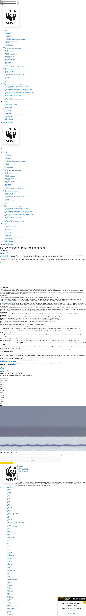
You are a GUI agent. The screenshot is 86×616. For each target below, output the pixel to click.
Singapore (9, 585)
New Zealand (10, 566)
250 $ (2, 397)
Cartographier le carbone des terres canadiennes (16, 90)
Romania (9, 581)
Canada (2, 487)
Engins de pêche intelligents (14, 299)
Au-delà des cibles (9, 87)
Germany (9, 531)
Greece (8, 534)
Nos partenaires (9, 38)
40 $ (2, 386)
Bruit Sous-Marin (9, 119)
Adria (8, 489)
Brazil (8, 504)
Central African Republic (13, 513)
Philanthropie (8, 112)
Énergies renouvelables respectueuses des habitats (17, 86)
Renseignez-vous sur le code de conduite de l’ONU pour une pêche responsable (19, 360)
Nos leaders (8, 35)
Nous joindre (8, 44)
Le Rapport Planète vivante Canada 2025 (15, 66)
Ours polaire (8, 62)
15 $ (2, 382)
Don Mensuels (4, 378)
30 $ (2, 384)
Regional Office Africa (12, 579)
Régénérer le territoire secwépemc (13, 95)
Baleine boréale (8, 51)
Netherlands (10, 564)
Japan (8, 545)
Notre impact (8, 33)
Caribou (7, 53)
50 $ (2, 393)
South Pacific (10, 591)
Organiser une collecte (10, 118)
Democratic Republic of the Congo (15, 522)
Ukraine (9, 605)
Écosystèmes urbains (10, 78)
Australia (9, 493)
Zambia (9, 612)
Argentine (9, 490)
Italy (8, 543)
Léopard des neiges (9, 56)
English (4, 6)
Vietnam (9, 611)
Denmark (9, 523)
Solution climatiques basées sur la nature (15, 84)
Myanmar (9, 561)
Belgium (9, 498)
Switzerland (10, 597)
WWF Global (10, 487)
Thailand (9, 600)
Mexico (9, 557)
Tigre (6, 65)
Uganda (9, 603)
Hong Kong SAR (11, 537)
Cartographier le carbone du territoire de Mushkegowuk (18, 89)
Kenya (8, 546)
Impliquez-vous (8, 110)
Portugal (9, 578)
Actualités (5, 101)
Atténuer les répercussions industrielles (14, 74)
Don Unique (4, 380)
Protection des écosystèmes (12, 69)
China (8, 517)
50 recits (2, 368)
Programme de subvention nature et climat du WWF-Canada (19, 92)
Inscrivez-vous (71, 613)
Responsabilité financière (11, 41)
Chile (8, 516)
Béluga (6, 50)
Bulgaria (9, 505)
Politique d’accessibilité (22, 471)
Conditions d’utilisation (22, 468)
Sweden (9, 596)
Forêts (6, 80)
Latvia (8, 551)
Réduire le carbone (9, 72)
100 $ (2, 395)
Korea (8, 548)
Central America (11, 514)
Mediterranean (10, 555)
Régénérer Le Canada (8, 122)
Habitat (4, 68)
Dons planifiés (8, 121)
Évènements (8, 113)
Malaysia (9, 554)
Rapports (7, 106)
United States (10, 609)
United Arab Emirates (12, 606)
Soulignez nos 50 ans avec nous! (8, 361)
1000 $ (2, 399)
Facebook (13, 364)
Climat (4, 83)
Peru (8, 573)
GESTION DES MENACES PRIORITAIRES (14, 99)
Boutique (6, 125)
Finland (8, 528)
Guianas (9, 536)
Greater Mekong (11, 533)
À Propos (5, 30)
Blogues (7, 103)
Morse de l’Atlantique (10, 59)
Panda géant (8, 63)
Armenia (9, 492)
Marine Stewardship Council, (8, 303)
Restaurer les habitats (10, 71)
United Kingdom (11, 608)
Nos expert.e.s (8, 36)
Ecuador (9, 525)
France (8, 530)
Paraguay (9, 572)
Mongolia (9, 558)
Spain (8, 593)
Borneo (8, 502)
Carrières (7, 42)
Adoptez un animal (16, 363)
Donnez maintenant (5, 363)
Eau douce (7, 77)
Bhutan (8, 499)
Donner (1, 125)
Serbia (8, 584)
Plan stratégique (9, 45)
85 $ (2, 388)
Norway (9, 567)
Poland (8, 576)
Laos (8, 549)
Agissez (4, 109)
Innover (4, 96)
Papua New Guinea (11, 570)
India (8, 540)
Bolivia (8, 501)
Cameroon (9, 508)
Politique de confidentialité (23, 469)
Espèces (4, 47)
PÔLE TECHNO (8, 98)
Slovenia (9, 588)
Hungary (9, 539)
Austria (8, 495)
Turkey (8, 602)
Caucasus (9, 511)
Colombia (9, 519)
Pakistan (9, 569)
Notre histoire (8, 32)
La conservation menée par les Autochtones (15, 39)
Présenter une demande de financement (14, 115)
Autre (2, 390)
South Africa (10, 590)
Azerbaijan (9, 496)
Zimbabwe (9, 614)
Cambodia (9, 507)
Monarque (7, 57)
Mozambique (10, 560)
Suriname (9, 594)
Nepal (8, 563)
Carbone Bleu (8, 93)
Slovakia (9, 587)
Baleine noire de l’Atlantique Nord (13, 48)
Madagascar (10, 552)
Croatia (9, 520)
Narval (6, 60)
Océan (6, 81)
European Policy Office (12, 526)
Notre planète (8, 107)
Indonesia (9, 542)
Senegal (9, 582)
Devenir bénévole (9, 116)
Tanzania (9, 599)
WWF (1, 250)
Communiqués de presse (11, 104)
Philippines (9, 575)
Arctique (7, 75)
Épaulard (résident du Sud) (11, 54)
